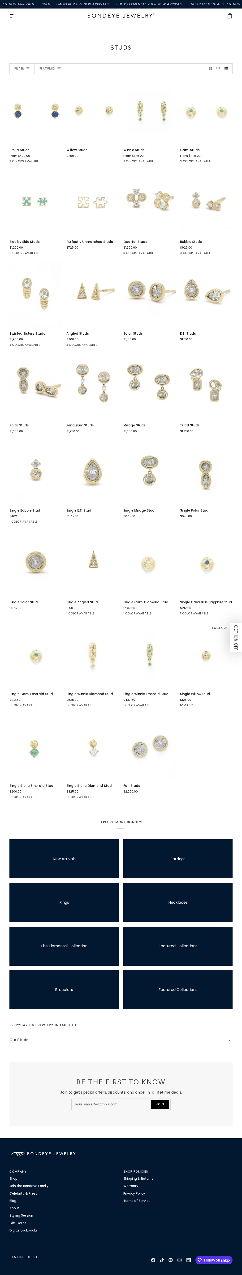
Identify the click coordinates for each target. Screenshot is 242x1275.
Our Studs (18, 1040)
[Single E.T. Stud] (92, 471)
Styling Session (21, 1215)
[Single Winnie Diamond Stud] (92, 655)
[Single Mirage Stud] (149, 471)
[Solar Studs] (149, 295)
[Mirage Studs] (149, 386)
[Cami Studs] (206, 111)
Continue (131, 1243)
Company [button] (17, 1172)
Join (160, 1104)
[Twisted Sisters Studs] (35, 295)
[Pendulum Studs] (92, 386)
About (14, 1208)
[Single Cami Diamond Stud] (149, 563)
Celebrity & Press (23, 1193)
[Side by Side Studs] (35, 203)
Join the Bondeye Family (28, 1186)
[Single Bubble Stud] (35, 471)
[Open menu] (16, 16)
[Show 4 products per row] (227, 69)
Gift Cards (17, 1223)
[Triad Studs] (206, 386)
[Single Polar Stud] (206, 471)
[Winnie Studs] (149, 111)
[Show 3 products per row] (218, 69)
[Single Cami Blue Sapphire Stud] (206, 563)
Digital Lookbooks (23, 1230)
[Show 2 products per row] (210, 69)
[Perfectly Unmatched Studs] (92, 203)
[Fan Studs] (149, 747)
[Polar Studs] (35, 386)
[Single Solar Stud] (35, 563)
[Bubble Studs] (206, 203)
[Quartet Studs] (149, 203)
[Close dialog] (231, 1170)
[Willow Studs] (92, 111)
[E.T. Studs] (206, 295)
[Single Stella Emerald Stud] (35, 747)
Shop (13, 1178)
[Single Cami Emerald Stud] (35, 655)
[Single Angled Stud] (92, 563)
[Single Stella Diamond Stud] (92, 747)
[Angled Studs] (92, 295)
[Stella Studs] (35, 111)
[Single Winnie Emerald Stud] (149, 655)
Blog (12, 1201)
